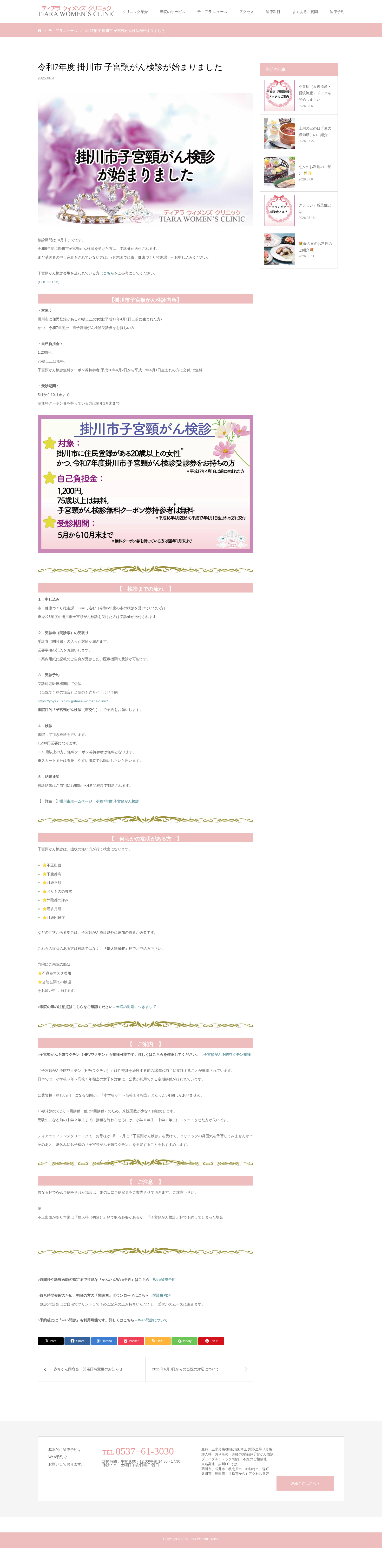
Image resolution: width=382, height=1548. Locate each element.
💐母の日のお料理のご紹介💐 (315, 246)
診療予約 (337, 12)
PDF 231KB (48, 282)
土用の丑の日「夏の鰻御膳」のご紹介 (315, 131)
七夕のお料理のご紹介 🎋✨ (315, 170)
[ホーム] (39, 30)
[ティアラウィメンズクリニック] (77, 11)
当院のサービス (172, 12)
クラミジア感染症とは (315, 208)
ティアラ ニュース (212, 12)
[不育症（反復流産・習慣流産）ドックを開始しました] (279, 95)
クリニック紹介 (135, 12)
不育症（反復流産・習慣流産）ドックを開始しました (315, 93)
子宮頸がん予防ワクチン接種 (227, 1054)
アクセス (246, 12)
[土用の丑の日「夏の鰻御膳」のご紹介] (279, 133)
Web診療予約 (164, 1279)
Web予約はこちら (305, 1483)
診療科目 (273, 12)
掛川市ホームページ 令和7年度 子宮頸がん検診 (99, 801)
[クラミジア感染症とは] (279, 210)
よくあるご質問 (305, 12)
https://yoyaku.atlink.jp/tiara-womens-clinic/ (73, 701)
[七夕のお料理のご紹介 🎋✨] (279, 172)
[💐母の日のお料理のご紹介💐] (279, 249)
